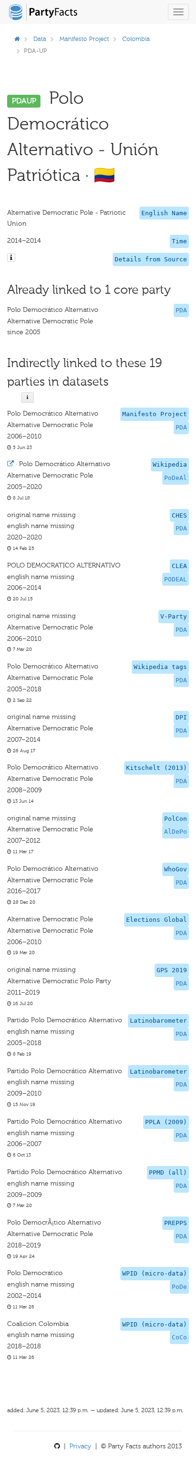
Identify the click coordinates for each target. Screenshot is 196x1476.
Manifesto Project (84, 38)
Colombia (136, 38)
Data (39, 38)
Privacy (80, 1446)
